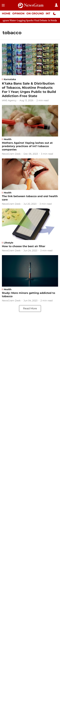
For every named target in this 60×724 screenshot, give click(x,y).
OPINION (18, 13)
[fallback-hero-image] (30, 59)
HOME (6, 13)
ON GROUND (35, 13)
